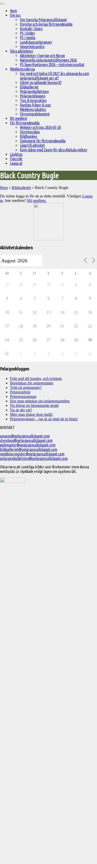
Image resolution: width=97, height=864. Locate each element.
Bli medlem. (36, 200)
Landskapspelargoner (36, 42)
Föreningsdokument (35, 114)
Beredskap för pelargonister (31, 383)
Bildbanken (28, 136)
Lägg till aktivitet (32, 145)
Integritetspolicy (32, 46)
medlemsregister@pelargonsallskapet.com (32, 454)
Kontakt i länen (31, 28)
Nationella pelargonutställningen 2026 (48, 60)
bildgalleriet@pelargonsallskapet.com (28, 449)
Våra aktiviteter (21, 51)
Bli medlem (18, 118)
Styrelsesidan (30, 132)
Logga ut (16, 163)
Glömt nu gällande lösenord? (41, 82)
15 (76, 312)
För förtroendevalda (25, 123)
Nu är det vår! (21, 410)
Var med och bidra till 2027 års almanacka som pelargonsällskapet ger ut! (54, 75)
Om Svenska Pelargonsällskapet (43, 19)
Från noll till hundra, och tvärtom (36, 378)
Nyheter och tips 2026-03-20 (40, 127)
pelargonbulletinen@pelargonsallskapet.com (34, 458)
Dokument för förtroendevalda (42, 141)
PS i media (27, 37)
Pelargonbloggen (32, 96)
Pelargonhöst (20, 392)
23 (90, 326)
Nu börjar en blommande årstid (34, 405)
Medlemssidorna (22, 69)
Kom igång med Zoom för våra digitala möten (53, 150)
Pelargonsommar (23, 396)
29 (76, 340)
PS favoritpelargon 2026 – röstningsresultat (52, 64)
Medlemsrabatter (33, 109)
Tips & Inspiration (33, 100)
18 (21, 326)
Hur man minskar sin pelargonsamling (40, 401)
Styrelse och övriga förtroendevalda (46, 24)
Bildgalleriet (29, 87)
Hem (13, 10)
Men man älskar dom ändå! (31, 414)
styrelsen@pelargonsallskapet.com (26, 440)
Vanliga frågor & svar (35, 105)
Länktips (16, 154)
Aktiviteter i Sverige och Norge (42, 55)
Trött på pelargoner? (26, 387)
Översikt (16, 159)
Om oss (15, 15)
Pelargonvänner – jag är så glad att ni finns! (44, 419)
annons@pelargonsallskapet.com (25, 436)
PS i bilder (27, 33)
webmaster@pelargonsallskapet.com (27, 445)
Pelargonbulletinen (34, 91)
